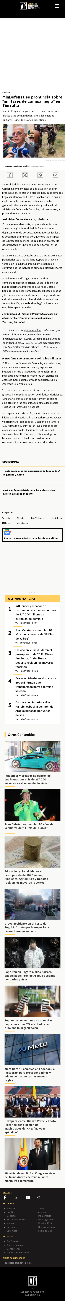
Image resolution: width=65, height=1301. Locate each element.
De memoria (44, 1215)
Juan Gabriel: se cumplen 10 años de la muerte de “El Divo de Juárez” (34, 636)
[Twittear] (25, 176)
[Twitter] (20, 1197)
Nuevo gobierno (46, 1226)
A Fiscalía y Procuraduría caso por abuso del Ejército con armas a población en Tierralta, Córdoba (30, 318)
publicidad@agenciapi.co (18, 1262)
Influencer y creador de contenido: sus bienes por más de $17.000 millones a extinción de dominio (35, 614)
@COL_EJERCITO (27, 342)
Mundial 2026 (45, 1223)
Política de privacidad (18, 1252)
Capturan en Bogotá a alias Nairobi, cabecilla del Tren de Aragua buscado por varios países (34, 711)
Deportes (11, 1215)
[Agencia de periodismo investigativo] (31, 6)
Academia (43, 1211)
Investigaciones (46, 1219)
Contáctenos (13, 1248)
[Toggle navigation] (62, 3)
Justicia (6, 91)
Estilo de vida (45, 1230)
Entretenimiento (16, 1219)
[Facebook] (9, 1198)
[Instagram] (42, 1198)
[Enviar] (40, 175)
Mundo (10, 1223)
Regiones (11, 1226)
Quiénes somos (15, 1244)
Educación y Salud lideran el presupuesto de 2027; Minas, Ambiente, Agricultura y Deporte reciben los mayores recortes (34, 660)
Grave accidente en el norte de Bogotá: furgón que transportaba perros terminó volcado (35, 686)
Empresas (12, 1230)
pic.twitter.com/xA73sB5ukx (24, 347)
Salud (41, 1208)
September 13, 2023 (29, 350)
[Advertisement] (32, 56)
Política (11, 1211)
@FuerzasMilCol (32, 330)
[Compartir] (10, 175)
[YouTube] (31, 1198)
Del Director (13, 1241)
